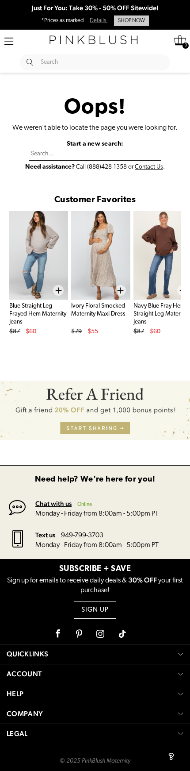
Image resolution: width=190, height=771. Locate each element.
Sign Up (95, 610)
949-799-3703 (82, 535)
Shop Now (131, 20)
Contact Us (149, 167)
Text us (45, 535)
